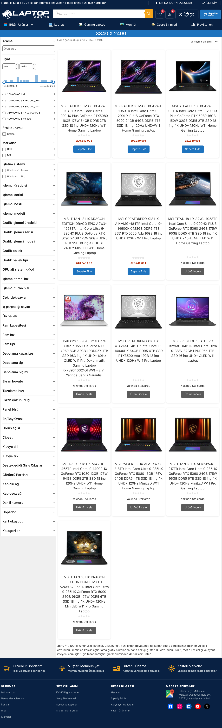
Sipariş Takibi (118, 698)
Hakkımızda (7, 692)
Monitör (131, 24)
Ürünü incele (193, 271)
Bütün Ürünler (18, 24)
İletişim (5, 704)
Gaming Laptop (94, 24)
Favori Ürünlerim (120, 710)
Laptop (59, 24)
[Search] (149, 13)
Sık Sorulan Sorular (67, 710)
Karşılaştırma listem (122, 704)
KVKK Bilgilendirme (67, 692)
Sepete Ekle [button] (84, 149)
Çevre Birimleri (167, 24)
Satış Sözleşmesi (66, 698)
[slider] (4, 82)
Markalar (6, 716)
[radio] (28, 94)
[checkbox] (28, 134)
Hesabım (116, 692)
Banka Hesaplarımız (12, 698)
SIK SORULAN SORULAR (175, 2)
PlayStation (205, 24)
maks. (24, 66)
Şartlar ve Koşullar (66, 704)
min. (6, 66)
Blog (4, 710)
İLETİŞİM (211, 2)
